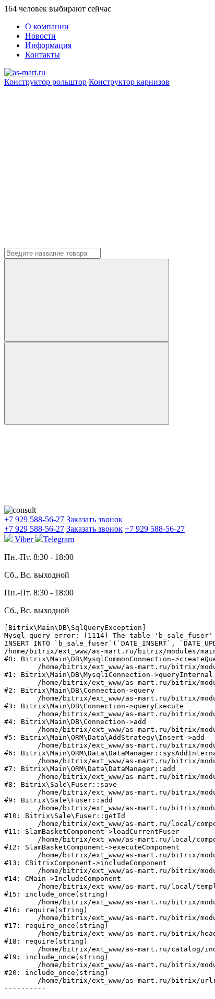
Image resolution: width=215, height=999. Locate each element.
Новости (40, 35)
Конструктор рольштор (45, 81)
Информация (48, 45)
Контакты (42, 54)
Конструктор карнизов (129, 81)
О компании (47, 26)
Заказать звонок (94, 519)
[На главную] (24, 72)
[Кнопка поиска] (86, 383)
